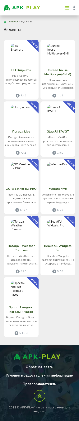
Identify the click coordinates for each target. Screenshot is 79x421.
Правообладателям (40, 384)
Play (26, 8)
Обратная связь (39, 367)
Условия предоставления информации (39, 375)
